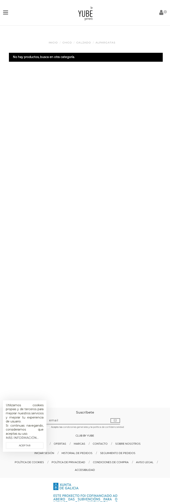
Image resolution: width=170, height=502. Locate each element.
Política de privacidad (68, 462)
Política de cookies (29, 462)
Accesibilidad (85, 469)
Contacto (100, 443)
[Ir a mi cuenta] (161, 13)
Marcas (79, 443)
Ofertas (60, 443)
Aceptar (25, 445)
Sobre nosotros (128, 443)
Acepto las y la (87, 427)
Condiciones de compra (111, 462)
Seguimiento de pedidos (117, 453)
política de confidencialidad (108, 427)
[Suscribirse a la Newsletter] (115, 420)
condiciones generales (75, 427)
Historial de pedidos (77, 453)
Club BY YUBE (84, 435)
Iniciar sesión (44, 453)
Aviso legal (144, 462)
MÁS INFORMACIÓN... (22, 438)
